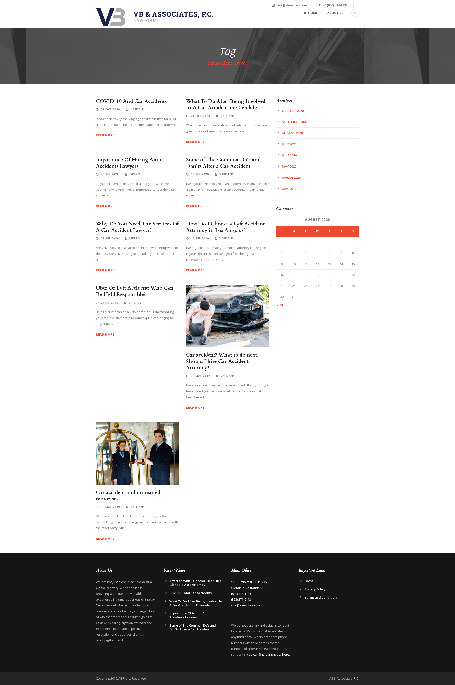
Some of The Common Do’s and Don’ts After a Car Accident (223, 163)
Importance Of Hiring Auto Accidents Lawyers (128, 163)
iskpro (134, 174)
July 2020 (289, 144)
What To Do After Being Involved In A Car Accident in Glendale (225, 104)
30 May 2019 (200, 376)
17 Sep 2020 (200, 238)
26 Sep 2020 (200, 174)
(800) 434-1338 (241, 594)
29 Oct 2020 (110, 109)
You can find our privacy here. (268, 654)
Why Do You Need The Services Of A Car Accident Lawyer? (137, 227)
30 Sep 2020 (110, 174)
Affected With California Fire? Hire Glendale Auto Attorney (195, 583)
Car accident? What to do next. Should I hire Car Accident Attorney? (222, 361)
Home (313, 13)
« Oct (279, 305)
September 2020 (294, 122)
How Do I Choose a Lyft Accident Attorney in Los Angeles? (225, 227)
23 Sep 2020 (110, 238)
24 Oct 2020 (200, 116)
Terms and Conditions (321, 597)
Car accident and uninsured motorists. (128, 495)
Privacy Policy (315, 589)
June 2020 (289, 155)
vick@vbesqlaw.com (245, 605)
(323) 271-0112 (241, 599)
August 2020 (292, 133)
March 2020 (291, 177)
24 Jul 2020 (109, 303)
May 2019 (289, 188)
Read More (105, 135)
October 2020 (293, 111)
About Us (335, 13)
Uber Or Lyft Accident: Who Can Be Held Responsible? (134, 291)
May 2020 (289, 166)
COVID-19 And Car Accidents (131, 101)
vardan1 (138, 109)
